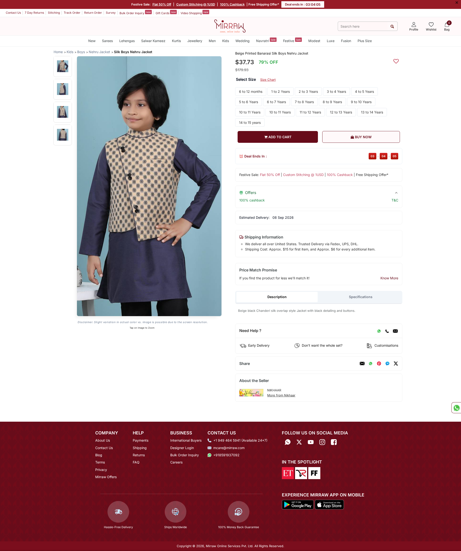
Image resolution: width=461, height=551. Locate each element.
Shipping (140, 448)
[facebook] (387, 363)
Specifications (361, 297)
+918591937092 (226, 455)
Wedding (242, 41)
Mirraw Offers (106, 477)
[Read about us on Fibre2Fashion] (314, 472)
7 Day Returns (34, 12)
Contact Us (13, 12)
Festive (292, 40)
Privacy (101, 470)
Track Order (72, 12)
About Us (102, 440)
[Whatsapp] (287, 442)
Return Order (93, 12)
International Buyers (186, 440)
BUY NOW (363, 137)
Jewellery (194, 41)
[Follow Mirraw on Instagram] (322, 442)
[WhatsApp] (379, 331)
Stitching (54, 12)
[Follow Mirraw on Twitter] (299, 442)
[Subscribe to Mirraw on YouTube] (310, 442)
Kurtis (176, 41)
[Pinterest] (379, 363)
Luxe (331, 41)
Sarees (107, 41)
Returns (139, 455)
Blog (98, 455)
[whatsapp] (370, 363)
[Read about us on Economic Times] (288, 472)
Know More (389, 278)
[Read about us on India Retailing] (301, 472)
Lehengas (127, 41)
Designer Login (182, 448)
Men (212, 41)
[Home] (230, 25)
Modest (314, 41)
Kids (225, 41)
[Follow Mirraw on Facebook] (333, 442)
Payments (140, 440)
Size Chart (268, 79)
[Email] (395, 331)
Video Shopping (194, 13)
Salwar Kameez (153, 41)
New (91, 41)
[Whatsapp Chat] (456, 407)
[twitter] (395, 363)
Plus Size (365, 41)
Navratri (266, 40)
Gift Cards (166, 13)
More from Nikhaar (281, 395)
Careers (176, 462)
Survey (111, 12)
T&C (395, 200)
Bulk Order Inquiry (135, 13)
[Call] (387, 331)
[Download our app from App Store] (329, 504)
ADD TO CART (279, 137)
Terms (100, 462)
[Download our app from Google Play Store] (298, 504)
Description (277, 297)
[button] (63, 66)
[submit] (392, 26)
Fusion (346, 41)
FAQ (136, 462)
